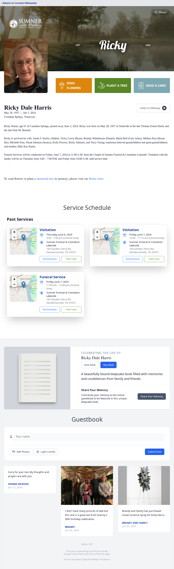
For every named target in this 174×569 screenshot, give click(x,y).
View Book (89, 364)
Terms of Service (96, 554)
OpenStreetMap (90, 559)
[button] (23, 237)
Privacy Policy (77, 554)
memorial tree (45, 178)
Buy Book (108, 364)
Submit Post (154, 451)
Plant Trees (71, 259)
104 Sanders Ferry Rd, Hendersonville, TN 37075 (61, 250)
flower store (96, 178)
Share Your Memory (152, 396)
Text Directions (50, 259)
